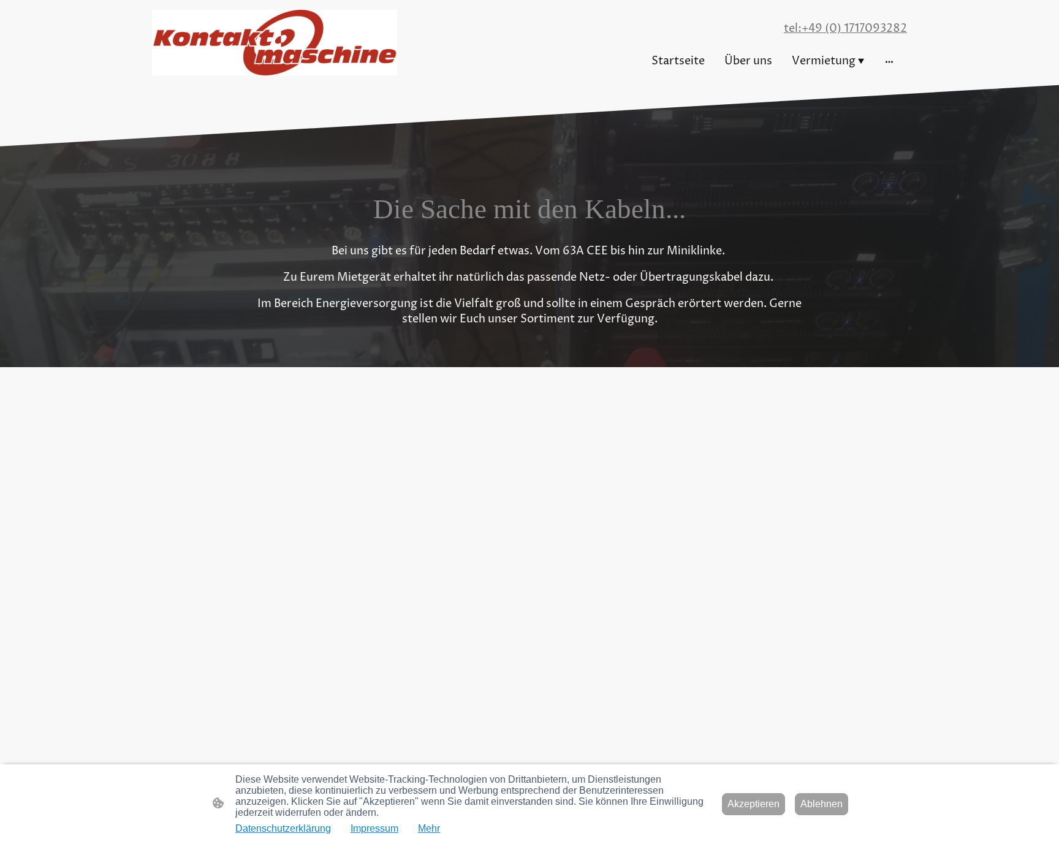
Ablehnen (821, 804)
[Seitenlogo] (274, 42)
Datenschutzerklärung (283, 828)
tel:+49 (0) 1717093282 (845, 28)
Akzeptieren (753, 804)
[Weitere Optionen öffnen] (889, 61)
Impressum (374, 828)
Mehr (429, 828)
